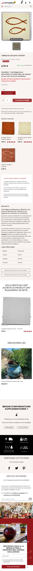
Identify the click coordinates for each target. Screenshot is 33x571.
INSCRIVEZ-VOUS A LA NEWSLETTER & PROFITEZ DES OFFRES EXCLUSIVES (13, 549)
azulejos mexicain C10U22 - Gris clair (11, 328)
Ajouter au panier (22, 100)
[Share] (9, 468)
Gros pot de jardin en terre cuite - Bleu (12, 381)
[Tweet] (17, 468)
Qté (3, 100)
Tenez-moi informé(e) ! (13, 566)
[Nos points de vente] (30, 3)
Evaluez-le (6, 61)
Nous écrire (9, 427)
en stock (22, 65)
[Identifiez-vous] (26, 2)
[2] (9, 142)
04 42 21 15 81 (23, 427)
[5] (14, 142)
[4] (13, 142)
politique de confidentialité (11, 495)
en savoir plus (4, 84)
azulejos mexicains (8, 217)
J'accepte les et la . (15, 494)
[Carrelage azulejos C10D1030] (17, 46)
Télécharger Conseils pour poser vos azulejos (15, 270)
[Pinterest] (24, 468)
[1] (7, 142)
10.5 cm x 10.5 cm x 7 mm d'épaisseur (8, 93)
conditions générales (18, 493)
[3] (11, 142)
